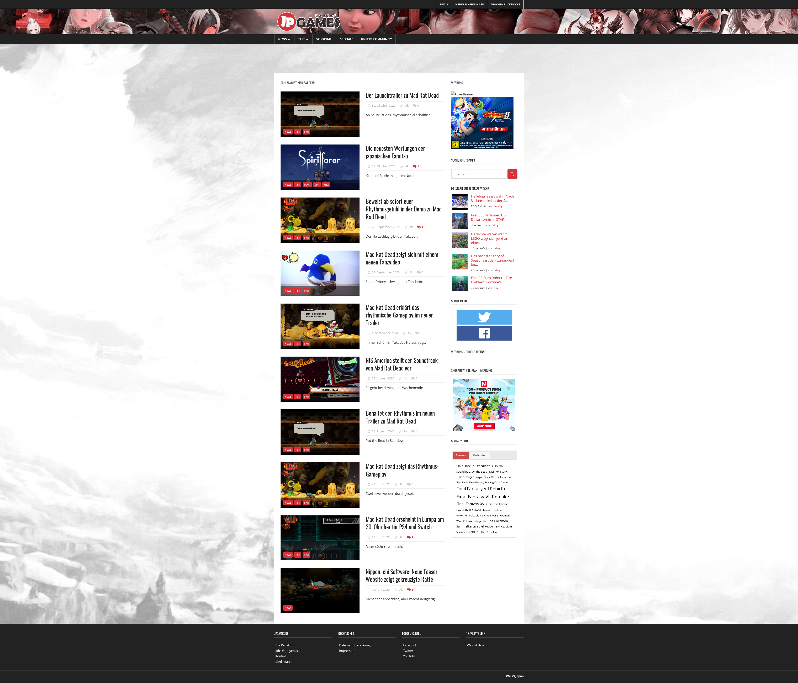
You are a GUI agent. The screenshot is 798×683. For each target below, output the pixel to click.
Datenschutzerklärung (355, 645)
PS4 (298, 131)
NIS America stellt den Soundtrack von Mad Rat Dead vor (402, 364)
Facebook (410, 645)
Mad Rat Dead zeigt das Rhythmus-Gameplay (402, 470)
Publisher (480, 455)
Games (461, 455)
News (282, 39)
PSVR (307, 184)
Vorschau (324, 39)
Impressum (347, 650)
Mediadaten (283, 662)
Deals (444, 4)
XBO (326, 184)
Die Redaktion (285, 645)
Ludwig (498, 206)
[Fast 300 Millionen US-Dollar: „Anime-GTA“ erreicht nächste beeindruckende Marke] (460, 221)
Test (301, 39)
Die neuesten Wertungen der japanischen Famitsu (395, 152)
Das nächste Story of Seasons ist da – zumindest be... (492, 260)
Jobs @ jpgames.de (288, 650)
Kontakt (280, 656)
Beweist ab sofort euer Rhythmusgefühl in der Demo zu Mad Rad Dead (404, 209)
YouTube (409, 656)
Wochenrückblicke (505, 4)
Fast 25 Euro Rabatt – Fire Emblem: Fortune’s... (491, 280)
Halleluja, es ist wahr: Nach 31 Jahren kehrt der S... (492, 198)
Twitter (408, 650)
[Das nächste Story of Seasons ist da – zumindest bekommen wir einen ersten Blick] (460, 261)
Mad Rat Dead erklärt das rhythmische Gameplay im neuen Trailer (399, 315)
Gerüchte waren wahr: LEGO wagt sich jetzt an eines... (489, 238)
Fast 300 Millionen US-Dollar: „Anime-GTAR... (489, 217)
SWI (306, 131)
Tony (495, 288)
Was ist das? (475, 645)
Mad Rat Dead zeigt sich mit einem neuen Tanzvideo (402, 258)
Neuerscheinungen (469, 4)
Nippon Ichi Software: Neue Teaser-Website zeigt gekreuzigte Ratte (402, 575)
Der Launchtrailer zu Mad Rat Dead (402, 95)
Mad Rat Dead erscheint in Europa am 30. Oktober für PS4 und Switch (405, 523)
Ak (407, 105)
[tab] (461, 455)
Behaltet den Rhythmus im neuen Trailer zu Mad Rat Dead (400, 417)
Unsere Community (376, 39)
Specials (346, 39)
